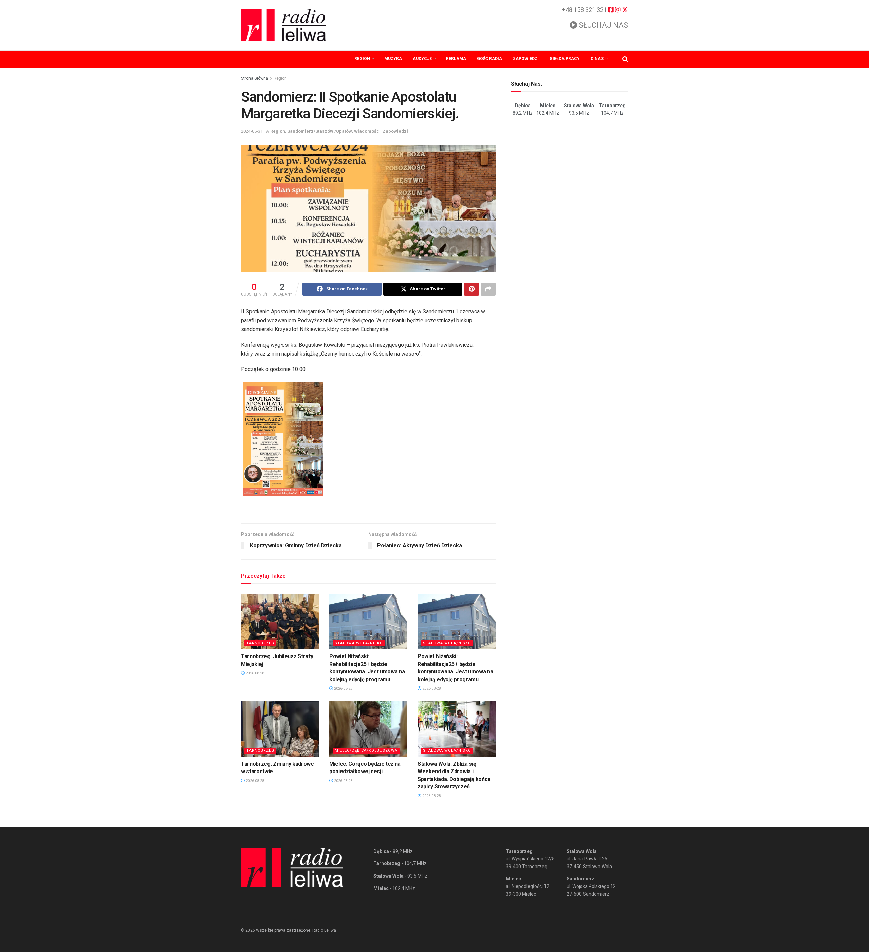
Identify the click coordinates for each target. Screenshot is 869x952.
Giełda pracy (565, 58)
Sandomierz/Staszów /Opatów (319, 131)
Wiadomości (367, 131)
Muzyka (393, 58)
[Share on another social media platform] (488, 289)
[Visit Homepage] (283, 25)
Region (362, 58)
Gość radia (489, 58)
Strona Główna (254, 78)
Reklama (456, 58)
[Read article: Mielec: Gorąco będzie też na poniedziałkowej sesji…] (368, 729)
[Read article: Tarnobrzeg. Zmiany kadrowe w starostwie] (280, 729)
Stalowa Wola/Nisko (359, 643)
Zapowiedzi (526, 58)
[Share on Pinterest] (471, 289)
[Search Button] (625, 59)
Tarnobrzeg (260, 643)
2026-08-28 (254, 673)
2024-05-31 (252, 131)
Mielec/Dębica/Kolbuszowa (366, 750)
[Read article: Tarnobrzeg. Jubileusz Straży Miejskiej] (280, 621)
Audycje (422, 58)
